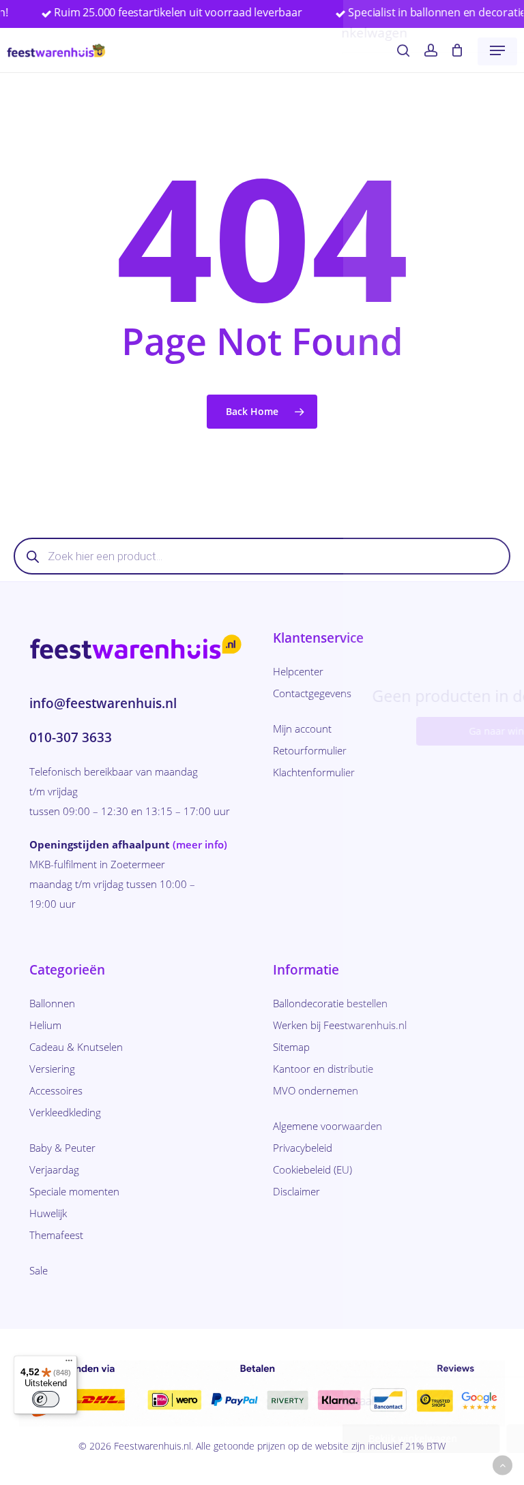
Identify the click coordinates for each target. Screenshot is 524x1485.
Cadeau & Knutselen (76, 1047)
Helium (45, 1025)
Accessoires (56, 1090)
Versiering (52, 1068)
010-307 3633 (70, 737)
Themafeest (56, 1235)
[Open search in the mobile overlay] (262, 556)
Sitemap (291, 1047)
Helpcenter (298, 671)
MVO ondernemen (315, 1090)
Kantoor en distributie (323, 1068)
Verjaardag (54, 1169)
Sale (38, 1270)
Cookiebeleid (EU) (312, 1169)
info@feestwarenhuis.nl (103, 703)
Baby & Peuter (62, 1147)
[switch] (45, 1399)
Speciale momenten (74, 1191)
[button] (497, 50)
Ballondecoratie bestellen (330, 1003)
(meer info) (200, 844)
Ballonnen (52, 1003)
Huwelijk (48, 1213)
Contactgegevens (312, 693)
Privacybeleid (302, 1147)
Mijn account (302, 728)
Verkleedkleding (65, 1112)
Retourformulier (310, 750)
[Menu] (69, 1364)
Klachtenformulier (314, 772)
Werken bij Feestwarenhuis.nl (340, 1025)
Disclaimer (296, 1191)
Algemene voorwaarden (327, 1126)
